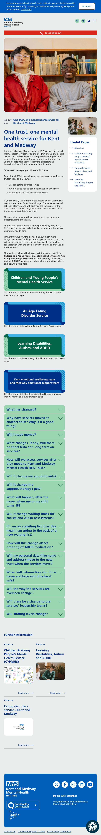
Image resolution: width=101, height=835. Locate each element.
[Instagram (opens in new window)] (73, 784)
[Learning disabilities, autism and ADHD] (34, 345)
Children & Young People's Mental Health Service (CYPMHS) (83, 158)
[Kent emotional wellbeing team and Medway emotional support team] (34, 381)
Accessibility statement (59, 831)
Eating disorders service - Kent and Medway (83, 171)
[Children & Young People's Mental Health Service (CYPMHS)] (34, 279)
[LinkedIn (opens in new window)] (81, 784)
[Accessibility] (83, 21)
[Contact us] (77, 21)
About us (79, 148)
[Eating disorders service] (34, 313)
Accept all (87, 6)
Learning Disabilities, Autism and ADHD (83, 182)
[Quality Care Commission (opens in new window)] (23, 805)
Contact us (9, 831)
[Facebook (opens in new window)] (65, 784)
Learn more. (26, 9)
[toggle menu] (94, 21)
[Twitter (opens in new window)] (56, 784)
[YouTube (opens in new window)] (90, 784)
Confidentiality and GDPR (31, 831)
